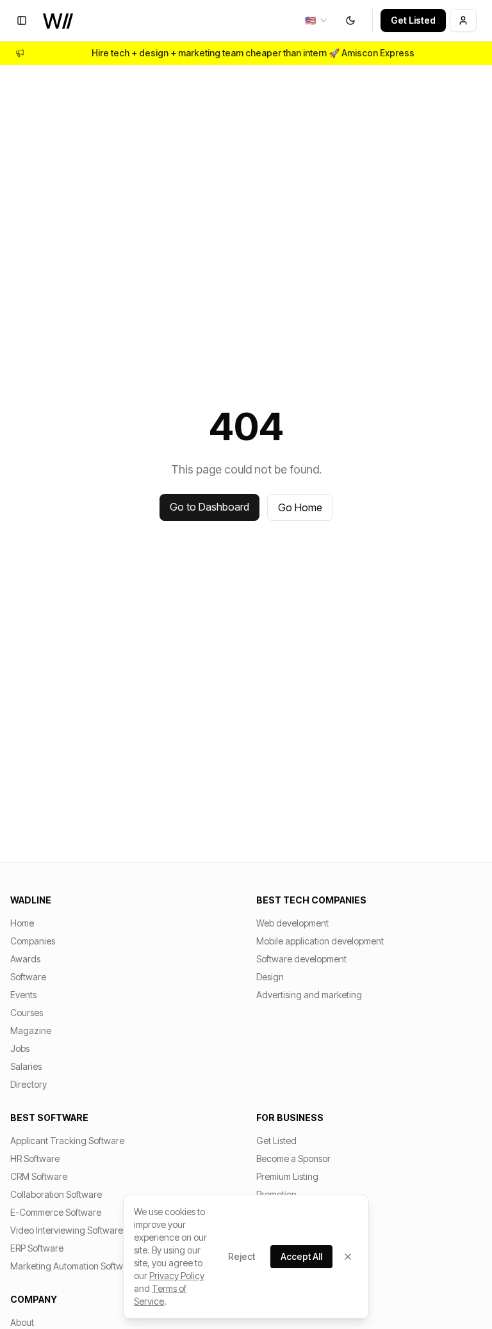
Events (23, 994)
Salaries (26, 1066)
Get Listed (413, 20)
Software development (301, 958)
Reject (241, 1256)
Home (22, 923)
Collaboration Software (56, 1194)
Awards (25, 958)
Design (270, 976)
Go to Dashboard (209, 506)
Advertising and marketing (309, 994)
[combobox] (316, 20)
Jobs (19, 1048)
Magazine (30, 1030)
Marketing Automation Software (73, 1266)
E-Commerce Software (55, 1212)
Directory (28, 1084)
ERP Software (36, 1248)
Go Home (300, 507)
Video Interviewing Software (66, 1230)
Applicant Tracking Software (67, 1140)
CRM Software (38, 1176)
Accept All (301, 1256)
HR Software (35, 1158)
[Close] (348, 1256)
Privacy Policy (176, 1275)
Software (28, 976)
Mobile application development (320, 940)
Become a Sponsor (293, 1158)
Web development (292, 923)
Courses (26, 1012)
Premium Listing (287, 1176)
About (22, 1322)
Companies (32, 940)
